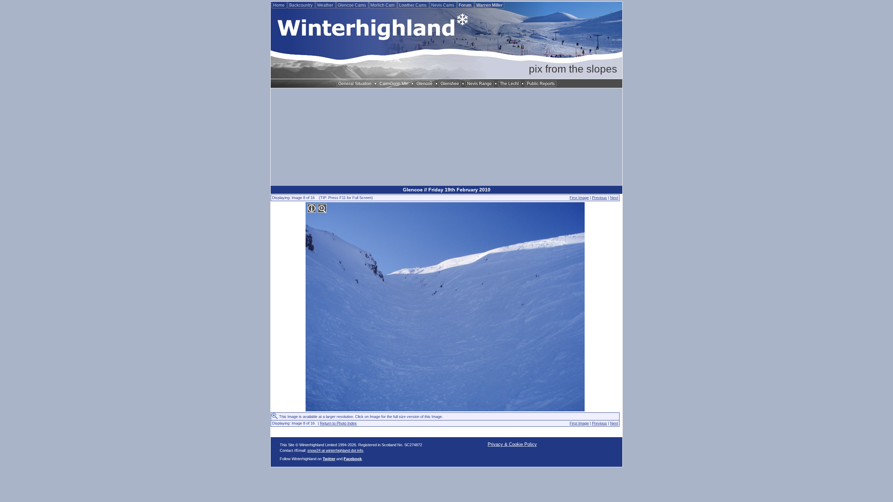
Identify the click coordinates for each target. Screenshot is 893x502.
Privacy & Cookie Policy (512, 444)
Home (279, 5)
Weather (325, 5)
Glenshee (450, 83)
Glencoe (425, 83)
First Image (579, 198)
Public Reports (541, 83)
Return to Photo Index (338, 423)
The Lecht (509, 83)
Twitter (329, 459)
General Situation (355, 83)
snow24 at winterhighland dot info (335, 450)
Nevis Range (479, 83)
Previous (599, 198)
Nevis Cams (443, 5)
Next (614, 198)
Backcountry (301, 5)
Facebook (353, 459)
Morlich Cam (383, 5)
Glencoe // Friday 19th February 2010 (446, 189)
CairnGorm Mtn (394, 83)
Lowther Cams (413, 5)
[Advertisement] (446, 137)
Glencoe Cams (352, 5)
